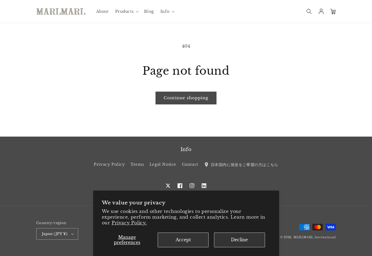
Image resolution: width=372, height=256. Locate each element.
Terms (137, 164)
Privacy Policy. (129, 222)
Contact (190, 164)
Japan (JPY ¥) (54, 233)
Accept (183, 239)
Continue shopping (186, 97)
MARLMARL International (315, 237)
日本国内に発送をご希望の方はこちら (243, 164)
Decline (239, 239)
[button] (126, 11)
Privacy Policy (109, 164)
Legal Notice (163, 164)
